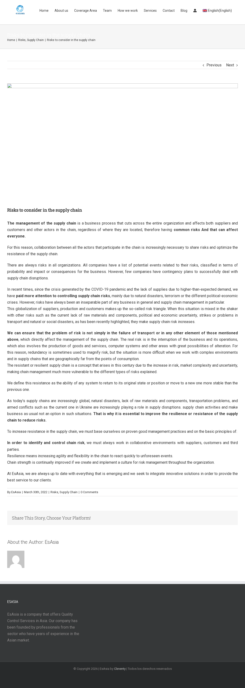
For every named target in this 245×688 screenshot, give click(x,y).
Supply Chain (69, 492)
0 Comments (89, 492)
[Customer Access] (195, 10)
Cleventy (120, 669)
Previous (214, 65)
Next (230, 65)
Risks (54, 492)
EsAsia (17, 473)
